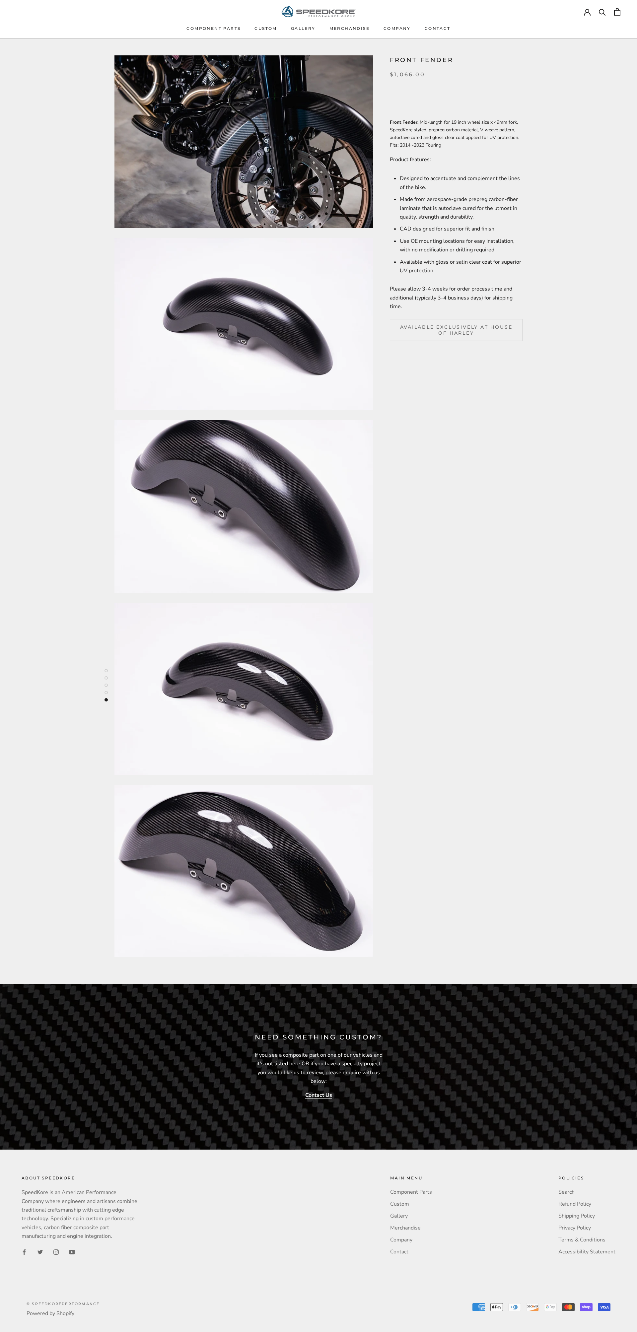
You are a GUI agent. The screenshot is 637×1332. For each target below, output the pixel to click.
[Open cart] (617, 12)
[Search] (602, 11)
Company (397, 28)
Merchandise (349, 28)
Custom (265, 28)
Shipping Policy (576, 1216)
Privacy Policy (574, 1228)
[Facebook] (24, 1251)
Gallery (303, 28)
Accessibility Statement (586, 1251)
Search (566, 1192)
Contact (438, 28)
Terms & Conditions (581, 1239)
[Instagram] (56, 1251)
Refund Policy (574, 1204)
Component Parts (213, 28)
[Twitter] (40, 1251)
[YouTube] (72, 1251)
